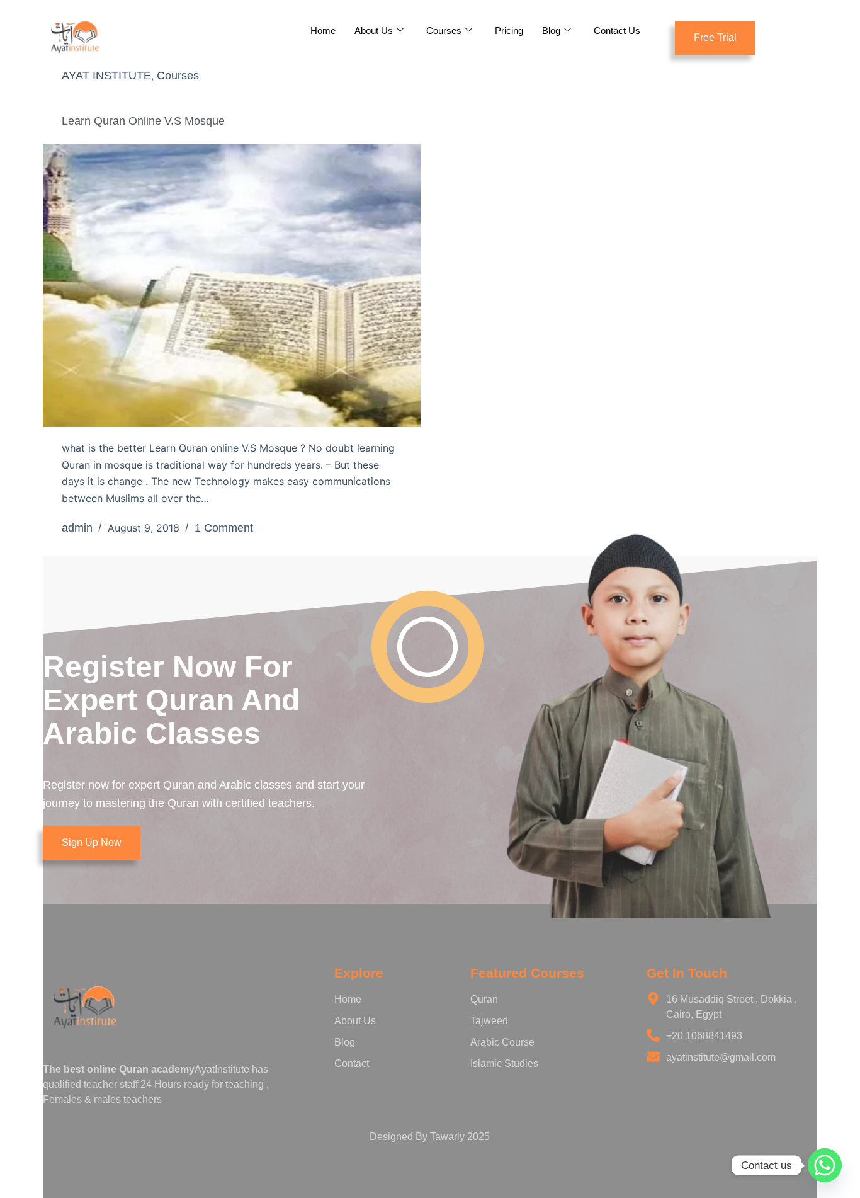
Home (323, 30)
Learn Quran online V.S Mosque (143, 121)
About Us (373, 30)
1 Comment (224, 528)
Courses (443, 30)
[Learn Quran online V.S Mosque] (232, 286)
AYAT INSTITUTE (106, 75)
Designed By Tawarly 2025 (430, 1136)
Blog (551, 30)
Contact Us (617, 30)
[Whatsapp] (825, 1165)
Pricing (509, 30)
